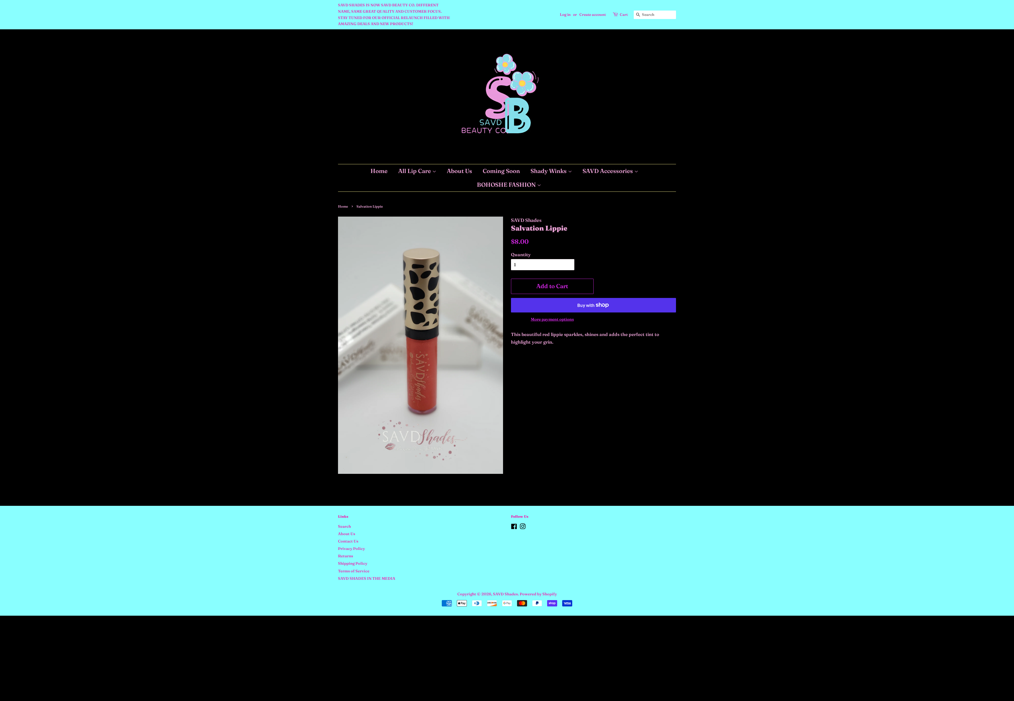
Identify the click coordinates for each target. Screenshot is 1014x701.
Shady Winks (549, 171)
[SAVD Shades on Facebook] (514, 527)
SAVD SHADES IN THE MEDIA (366, 578)
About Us (459, 171)
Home (379, 171)
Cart (624, 14)
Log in (565, 14)
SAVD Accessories (608, 171)
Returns (345, 556)
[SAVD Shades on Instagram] (522, 527)
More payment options (552, 319)
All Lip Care (415, 171)
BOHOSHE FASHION (507, 184)
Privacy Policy (351, 548)
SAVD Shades (505, 594)
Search (344, 526)
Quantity (521, 254)
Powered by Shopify (538, 594)
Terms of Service (353, 571)
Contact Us (348, 541)
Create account (592, 14)
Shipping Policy (352, 563)
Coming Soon (501, 171)
